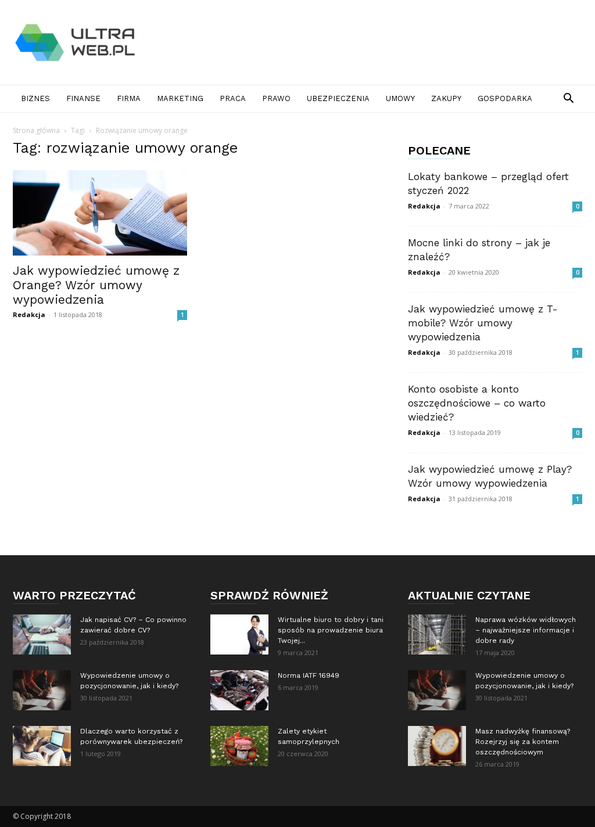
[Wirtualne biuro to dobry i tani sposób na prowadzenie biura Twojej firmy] (239, 634)
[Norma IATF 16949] (239, 690)
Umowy (400, 98)
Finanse (83, 98)
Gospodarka (505, 98)
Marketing (180, 98)
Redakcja (29, 314)
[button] (568, 99)
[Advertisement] (370, 42)
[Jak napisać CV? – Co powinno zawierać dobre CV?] (42, 634)
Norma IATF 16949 (308, 675)
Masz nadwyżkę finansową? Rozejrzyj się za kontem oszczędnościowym (522, 741)
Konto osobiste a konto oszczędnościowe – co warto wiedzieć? (477, 403)
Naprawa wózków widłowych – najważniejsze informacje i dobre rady (525, 630)
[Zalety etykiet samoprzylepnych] (239, 746)
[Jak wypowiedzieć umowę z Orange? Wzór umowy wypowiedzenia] (100, 213)
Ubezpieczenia (338, 98)
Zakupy (446, 98)
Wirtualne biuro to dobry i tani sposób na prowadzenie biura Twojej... (330, 630)
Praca (233, 98)
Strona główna (36, 130)
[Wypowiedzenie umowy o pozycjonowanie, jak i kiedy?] (42, 690)
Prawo (276, 98)
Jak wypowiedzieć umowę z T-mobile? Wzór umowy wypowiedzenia (483, 323)
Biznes (35, 98)
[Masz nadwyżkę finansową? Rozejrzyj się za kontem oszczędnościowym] (437, 746)
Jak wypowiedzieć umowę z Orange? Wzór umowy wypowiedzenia (96, 285)
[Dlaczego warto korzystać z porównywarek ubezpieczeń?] (42, 746)
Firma (129, 98)
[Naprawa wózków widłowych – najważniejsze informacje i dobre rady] (437, 634)
